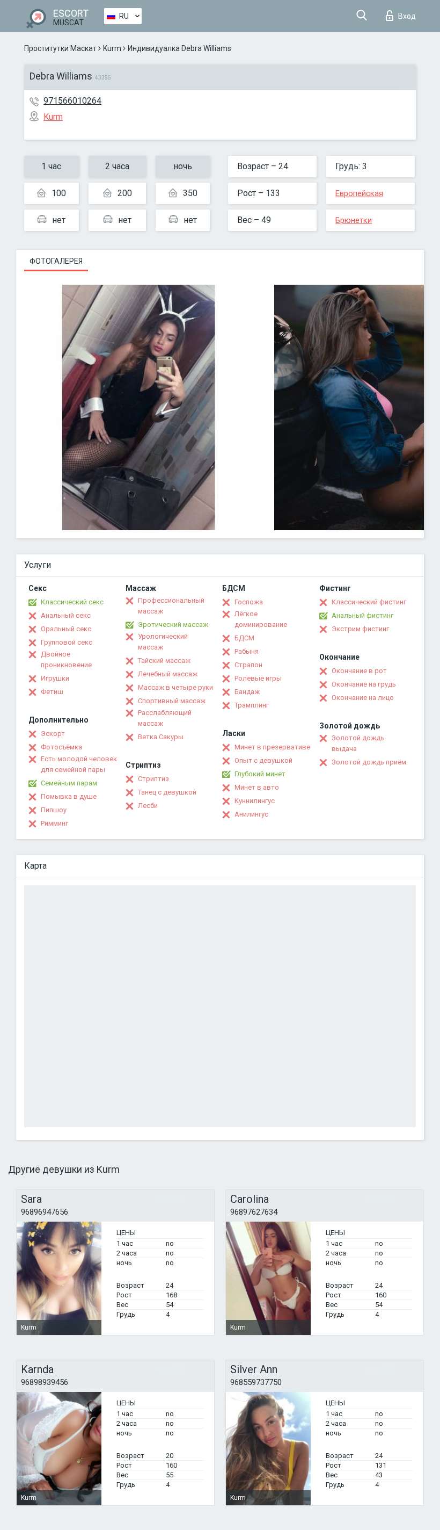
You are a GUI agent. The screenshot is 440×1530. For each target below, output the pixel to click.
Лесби (148, 806)
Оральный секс (66, 629)
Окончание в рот (359, 671)
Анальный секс (66, 615)
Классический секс (72, 602)
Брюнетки (353, 220)
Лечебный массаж (167, 674)
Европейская (359, 193)
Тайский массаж (164, 660)
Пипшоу (54, 810)
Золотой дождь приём (369, 762)
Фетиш (52, 692)
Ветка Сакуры (161, 737)
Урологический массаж (163, 641)
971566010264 (72, 101)
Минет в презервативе (272, 747)
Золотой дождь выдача (358, 743)
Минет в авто (256, 787)
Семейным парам (69, 783)
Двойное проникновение (66, 659)
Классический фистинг (369, 602)
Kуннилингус (254, 801)
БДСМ (244, 638)
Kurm (112, 48)
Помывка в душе (69, 796)
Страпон (248, 665)
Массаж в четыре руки (175, 687)
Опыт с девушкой (263, 760)
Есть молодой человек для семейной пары (79, 764)
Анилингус (251, 814)
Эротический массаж (173, 624)
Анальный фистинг (362, 615)
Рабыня (246, 651)
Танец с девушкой (167, 792)
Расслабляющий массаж (165, 718)
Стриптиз (153, 779)
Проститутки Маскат (60, 48)
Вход (407, 16)
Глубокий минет (259, 774)
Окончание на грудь (364, 684)
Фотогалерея (56, 261)
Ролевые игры (258, 678)
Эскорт (53, 734)
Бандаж (247, 692)
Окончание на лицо (363, 698)
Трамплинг (251, 705)
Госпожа (248, 602)
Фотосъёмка (61, 747)
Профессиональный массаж (171, 605)
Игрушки (55, 678)
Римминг (54, 823)
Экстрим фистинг (360, 629)
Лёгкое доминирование (260, 619)
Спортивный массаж (172, 701)
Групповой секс (66, 642)
